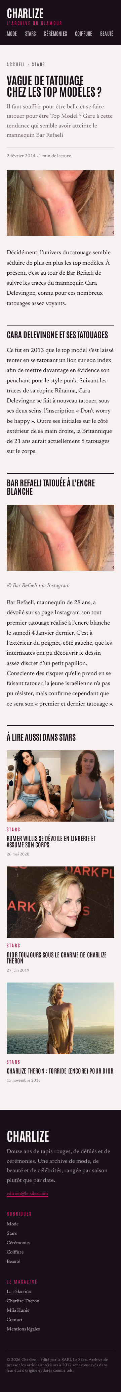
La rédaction (19, 1292)
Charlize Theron (23, 1301)
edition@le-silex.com (27, 1194)
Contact (15, 1320)
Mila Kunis (18, 1310)
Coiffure (83, 33)
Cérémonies (55, 33)
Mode (12, 33)
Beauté (106, 33)
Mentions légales (23, 1329)
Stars (30, 33)
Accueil (16, 64)
